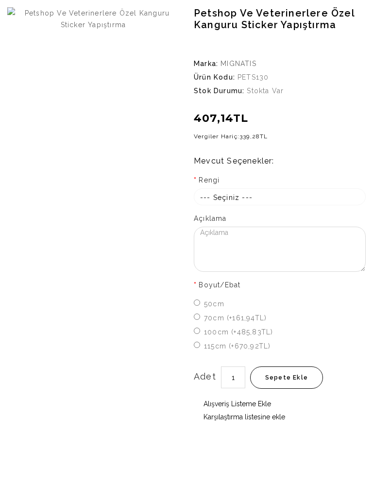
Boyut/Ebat (219, 285)
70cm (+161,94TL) (235, 318)
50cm (214, 304)
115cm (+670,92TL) (237, 346)
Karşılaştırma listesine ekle (243, 417)
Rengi (209, 180)
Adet (205, 376)
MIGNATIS (238, 63)
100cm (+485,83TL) (238, 332)
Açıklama (210, 218)
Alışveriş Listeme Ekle (236, 404)
